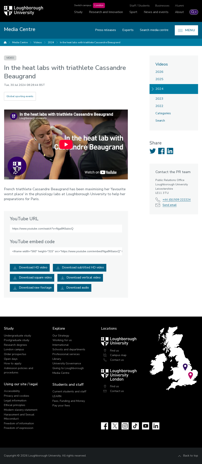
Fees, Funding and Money (68, 401)
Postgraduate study (16, 340)
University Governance (66, 363)
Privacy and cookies (16, 396)
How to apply (12, 363)
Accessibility (12, 391)
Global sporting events (20, 96)
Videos (38, 42)
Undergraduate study (17, 335)
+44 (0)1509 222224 (177, 200)
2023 (159, 99)
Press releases (105, 30)
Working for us (62, 340)
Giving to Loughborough (68, 368)
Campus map (118, 355)
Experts (128, 30)
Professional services (66, 354)
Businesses (162, 5)
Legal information (15, 400)
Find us (114, 350)
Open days (11, 359)
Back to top (190, 455)
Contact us (117, 360)
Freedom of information (19, 423)
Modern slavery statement (20, 410)
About (179, 12)
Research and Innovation (106, 12)
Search (160, 120)
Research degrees (15, 345)
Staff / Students (140, 5)
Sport (133, 12)
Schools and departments (68, 349)
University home (5, 42)
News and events (156, 12)
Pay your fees (61, 405)
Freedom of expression (18, 428)
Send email (170, 205)
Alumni (179, 5)
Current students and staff (69, 391)
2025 (159, 79)
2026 (159, 72)
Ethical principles (14, 405)
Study (78, 12)
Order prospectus (15, 354)
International (60, 345)
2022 (159, 106)
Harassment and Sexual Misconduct (19, 416)
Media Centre (20, 42)
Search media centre (154, 30)
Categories (163, 113)
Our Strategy (60, 335)
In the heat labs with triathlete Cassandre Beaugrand (90, 42)
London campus (14, 349)
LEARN (56, 396)
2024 (51, 42)
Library (56, 359)
